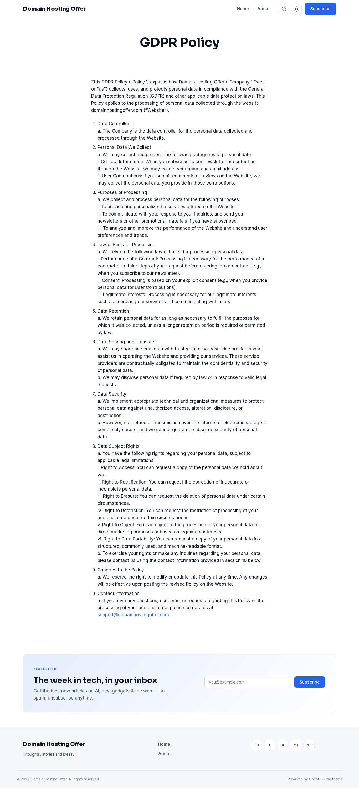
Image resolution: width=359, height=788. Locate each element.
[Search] (284, 9)
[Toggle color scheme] (296, 9)
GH (283, 745)
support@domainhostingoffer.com (133, 614)
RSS (309, 745)
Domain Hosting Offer (54, 744)
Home (243, 8)
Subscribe (320, 8)
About (263, 8)
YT (296, 745)
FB (256, 745)
